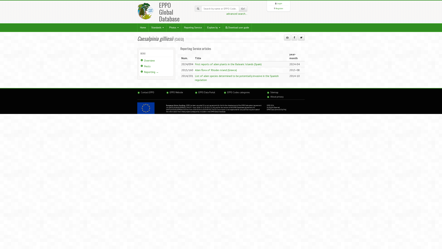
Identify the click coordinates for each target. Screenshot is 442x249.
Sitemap (274, 92)
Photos (173, 27)
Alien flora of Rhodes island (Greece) (216, 70)
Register (279, 8)
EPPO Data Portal (206, 92)
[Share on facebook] (294, 37)
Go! (243, 8)
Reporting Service (193, 27)
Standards (156, 27)
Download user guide (238, 27)
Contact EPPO (147, 92)
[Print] (287, 37)
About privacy (277, 96)
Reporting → (151, 72)
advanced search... (236, 13)
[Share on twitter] (301, 37)
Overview (149, 60)
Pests (147, 66)
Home (143, 27)
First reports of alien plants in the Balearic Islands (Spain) (228, 64)
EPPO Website (176, 92)
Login (279, 3)
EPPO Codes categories (238, 92)
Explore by (213, 27)
